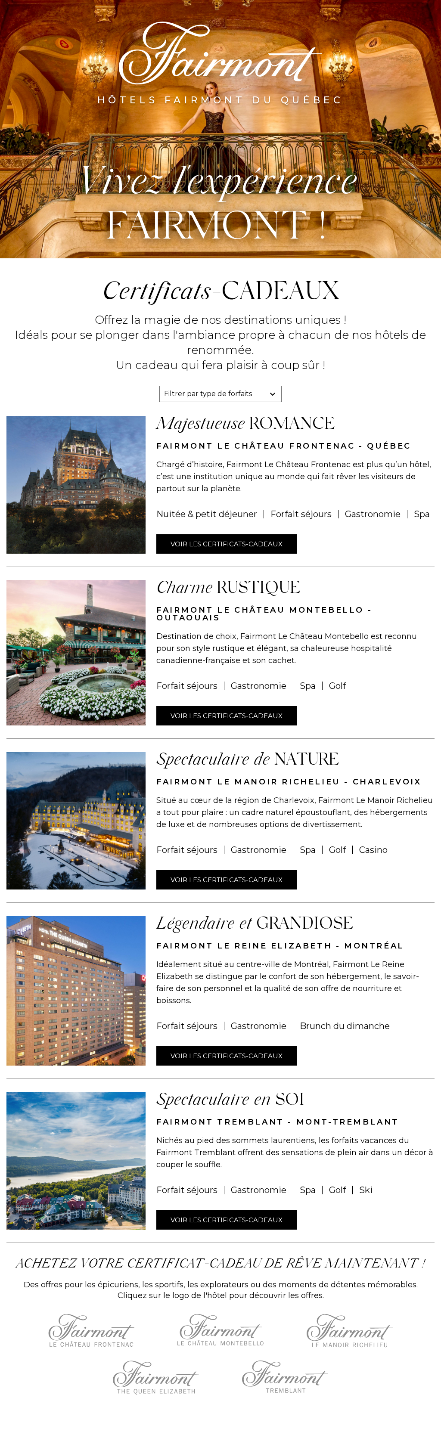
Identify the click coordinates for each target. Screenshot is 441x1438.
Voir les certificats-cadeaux (227, 544)
